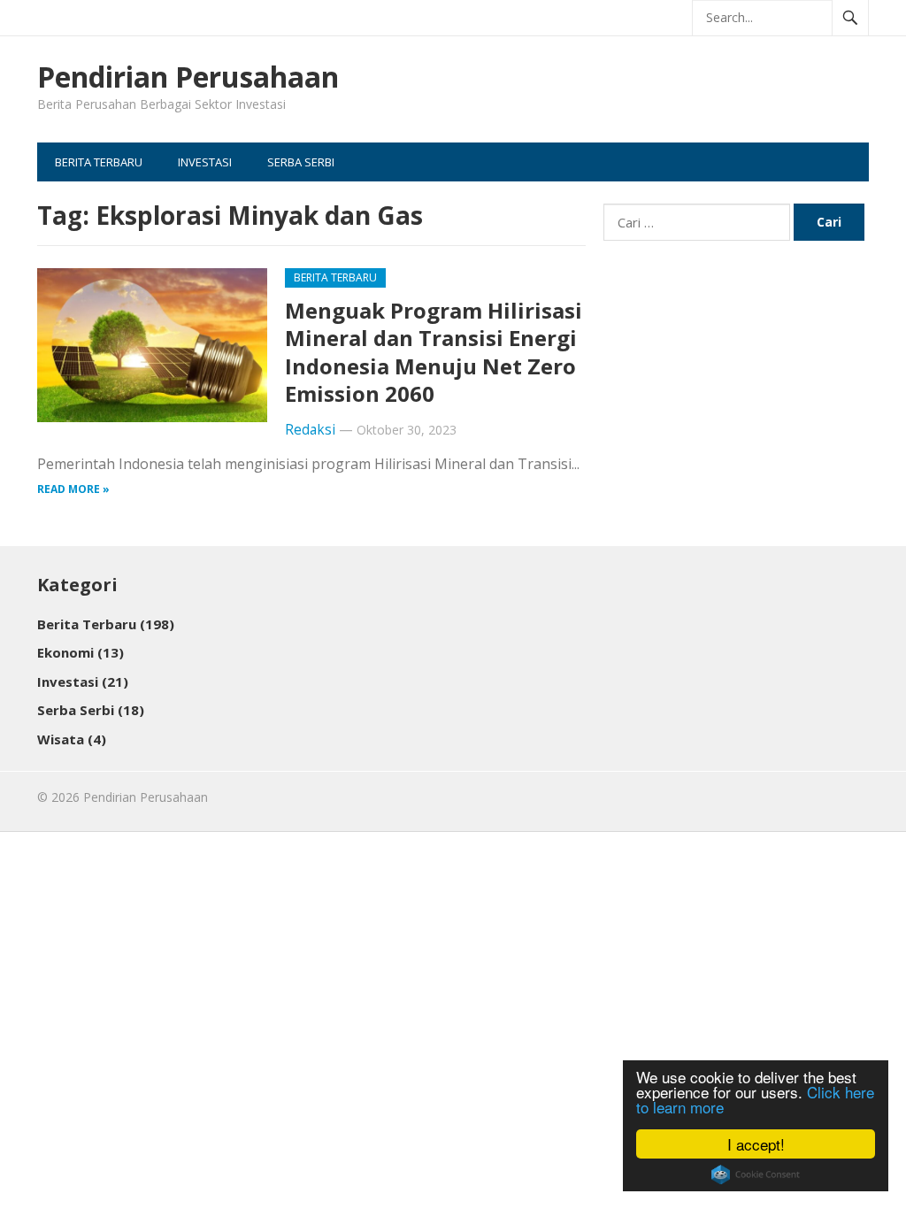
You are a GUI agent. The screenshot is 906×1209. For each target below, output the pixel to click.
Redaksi (310, 429)
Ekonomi (80, 652)
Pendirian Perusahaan (188, 77)
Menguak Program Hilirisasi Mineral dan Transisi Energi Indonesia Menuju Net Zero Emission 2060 (433, 352)
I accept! (756, 1144)
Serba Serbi (300, 162)
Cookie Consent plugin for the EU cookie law (755, 1174)
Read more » (73, 489)
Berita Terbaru (98, 162)
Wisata (71, 739)
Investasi (205, 162)
